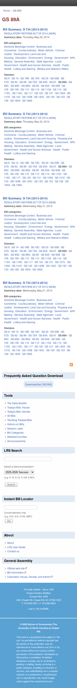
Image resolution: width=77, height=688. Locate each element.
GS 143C (39, 96)
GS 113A (46, 89)
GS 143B (27, 96)
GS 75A (32, 82)
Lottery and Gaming (24, 68)
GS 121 (49, 93)
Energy (49, 57)
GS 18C (35, 78)
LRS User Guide (16, 547)
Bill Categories (15, 432)
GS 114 (57, 89)
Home (6, 10)
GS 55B (54, 78)
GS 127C (60, 262)
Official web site (17, 568)
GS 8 (7, 78)
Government (61, 57)
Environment (36, 57)
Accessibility (42, 608)
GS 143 (16, 96)
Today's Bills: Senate (18, 411)
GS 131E (60, 177)
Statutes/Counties (17, 436)
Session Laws (15, 428)
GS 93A (45, 85)
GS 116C (17, 93)
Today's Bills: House (18, 407)
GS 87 (52, 82)
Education (21, 57)
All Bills (11, 415)
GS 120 (38, 93)
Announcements (16, 441)
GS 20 (44, 78)
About (10, 542)
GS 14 (14, 78)
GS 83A (43, 82)
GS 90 (35, 85)
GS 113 (35, 89)
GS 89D (15, 85)
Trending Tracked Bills (19, 420)
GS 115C (56, 174)
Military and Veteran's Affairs (53, 68)
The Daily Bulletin (17, 403)
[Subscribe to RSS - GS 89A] (38, 365)
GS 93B (55, 85)
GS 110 (25, 89)
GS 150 (50, 96)
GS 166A (27, 100)
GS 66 (23, 82)
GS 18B (24, 78)
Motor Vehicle (45, 50)
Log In (31, 608)
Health (56, 65)
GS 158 (59, 181)
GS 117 (28, 93)
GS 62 (14, 82)
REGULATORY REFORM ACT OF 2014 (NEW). (30, 33)
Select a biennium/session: (19, 466)
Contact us (13, 551)
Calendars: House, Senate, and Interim (30, 576)
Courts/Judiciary (27, 50)
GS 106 (14, 89)
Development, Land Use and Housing (35, 138)
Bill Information (16, 572)
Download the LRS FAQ (38, 384)
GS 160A (15, 100)
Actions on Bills (15, 424)
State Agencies (45, 61)
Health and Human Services (35, 65)
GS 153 (60, 96)
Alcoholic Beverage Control (19, 46)
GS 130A (60, 93)
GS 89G (25, 85)
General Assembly (24, 61)
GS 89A (62, 82)
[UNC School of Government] (38, 3)
